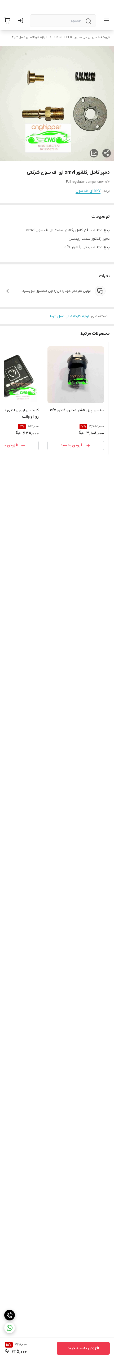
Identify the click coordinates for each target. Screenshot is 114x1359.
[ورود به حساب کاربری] (21, 20)
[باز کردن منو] (105, 20)
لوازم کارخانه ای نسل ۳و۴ (29, 37)
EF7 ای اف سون (88, 190)
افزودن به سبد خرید (83, 1348)
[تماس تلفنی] (9, 1315)
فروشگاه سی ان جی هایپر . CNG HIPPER (82, 37)
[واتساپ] (9, 1328)
